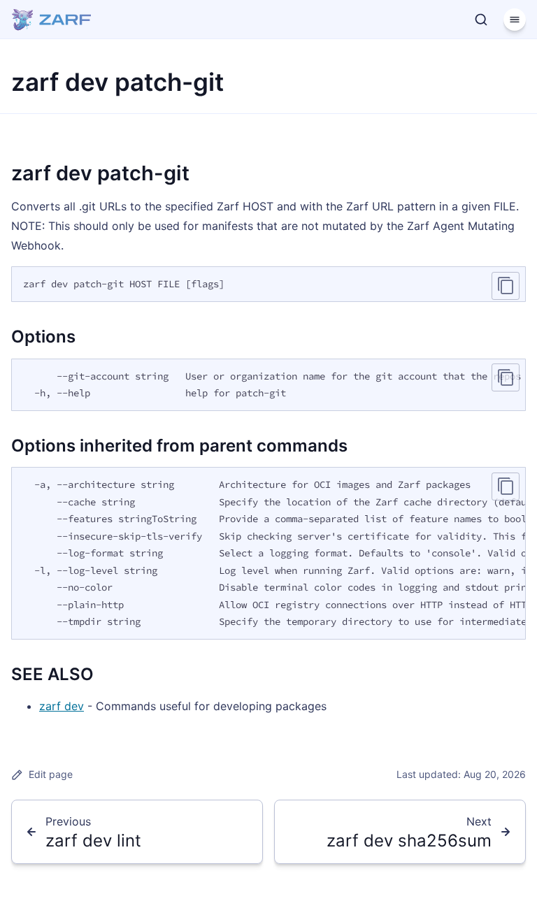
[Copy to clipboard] (506, 286)
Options (43, 336)
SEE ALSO (52, 674)
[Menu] (514, 19)
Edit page (51, 774)
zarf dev (61, 706)
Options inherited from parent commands (179, 445)
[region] (268, 385)
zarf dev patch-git (100, 173)
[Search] (481, 20)
